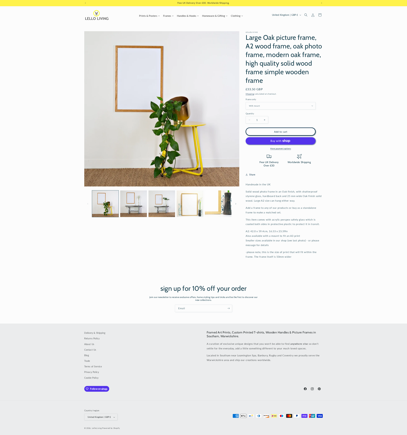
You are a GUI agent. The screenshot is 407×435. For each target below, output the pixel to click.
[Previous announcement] (85, 3)
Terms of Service (93, 366)
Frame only (251, 99)
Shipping (250, 94)
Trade (87, 361)
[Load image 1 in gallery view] (105, 203)
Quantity (250, 113)
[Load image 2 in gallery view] (133, 203)
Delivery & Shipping (94, 333)
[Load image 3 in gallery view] (161, 203)
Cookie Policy (91, 377)
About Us (89, 344)
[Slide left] (87, 203)
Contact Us (90, 349)
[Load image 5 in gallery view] (218, 203)
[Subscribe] (228, 308)
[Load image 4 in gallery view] (190, 203)
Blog (86, 355)
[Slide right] (235, 203)
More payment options (280, 148)
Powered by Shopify (111, 428)
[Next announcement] (321, 3)
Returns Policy (92, 338)
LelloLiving (97, 428)
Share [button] (252, 174)
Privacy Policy (91, 372)
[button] (305, 14)
